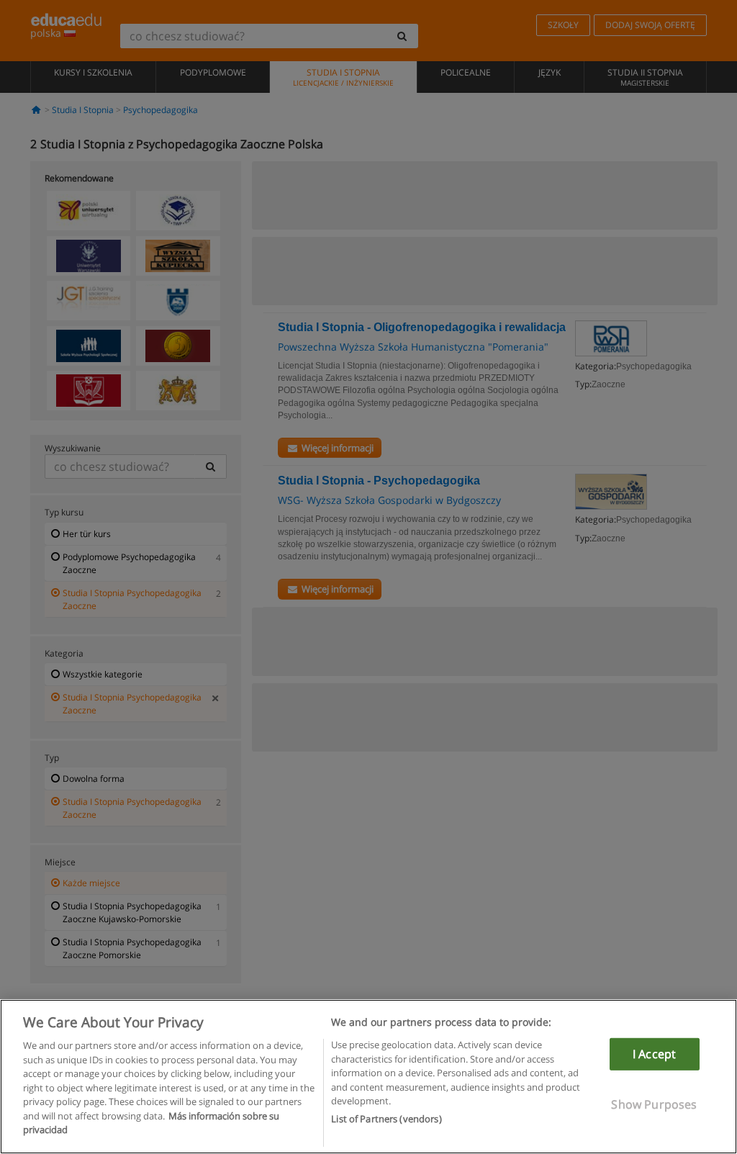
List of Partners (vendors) (386, 1118)
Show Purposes (654, 1104)
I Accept (654, 1054)
